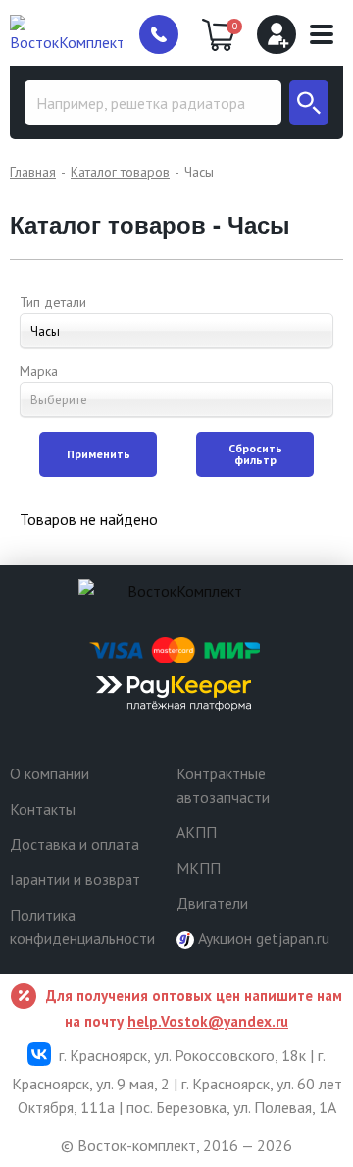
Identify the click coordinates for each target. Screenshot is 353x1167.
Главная (33, 172)
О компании (49, 773)
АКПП (196, 832)
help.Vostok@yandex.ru (207, 1021)
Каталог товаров (120, 172)
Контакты (43, 809)
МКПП (198, 867)
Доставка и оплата (74, 844)
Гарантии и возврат (75, 879)
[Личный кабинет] (276, 34)
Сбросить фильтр (255, 454)
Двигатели (212, 903)
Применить (98, 454)
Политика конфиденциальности (82, 926)
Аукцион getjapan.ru (261, 938)
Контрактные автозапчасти (223, 785)
